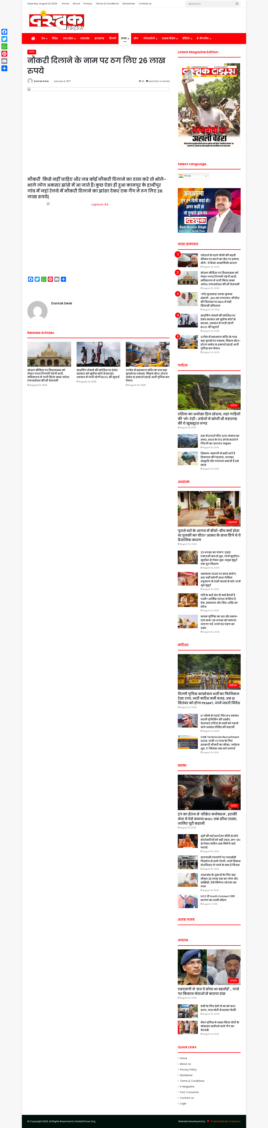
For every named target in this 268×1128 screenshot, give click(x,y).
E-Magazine (187, 1086)
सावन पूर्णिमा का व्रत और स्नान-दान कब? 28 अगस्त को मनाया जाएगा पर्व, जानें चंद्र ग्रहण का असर (219, 622)
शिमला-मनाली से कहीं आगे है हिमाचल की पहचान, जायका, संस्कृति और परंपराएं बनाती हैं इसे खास (220, 459)
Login (183, 1103)
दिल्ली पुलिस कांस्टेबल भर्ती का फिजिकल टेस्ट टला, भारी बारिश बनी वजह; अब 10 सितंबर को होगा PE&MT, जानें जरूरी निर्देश (209, 698)
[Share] (4, 68)
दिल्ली (112, 38)
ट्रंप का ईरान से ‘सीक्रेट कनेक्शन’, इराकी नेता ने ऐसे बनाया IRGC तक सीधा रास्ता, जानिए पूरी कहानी (207, 819)
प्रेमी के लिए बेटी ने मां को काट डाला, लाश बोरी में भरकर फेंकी (218, 1008)
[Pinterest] (4, 53)
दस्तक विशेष (168, 38)
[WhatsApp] (4, 46)
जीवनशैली (149, 38)
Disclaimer (129, 3)
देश (43, 38)
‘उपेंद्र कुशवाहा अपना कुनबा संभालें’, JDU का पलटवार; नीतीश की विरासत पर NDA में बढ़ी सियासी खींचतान (220, 300)
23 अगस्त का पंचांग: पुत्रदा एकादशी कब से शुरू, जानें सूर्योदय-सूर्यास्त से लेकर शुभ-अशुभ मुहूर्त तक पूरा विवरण (220, 558)
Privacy (87, 3)
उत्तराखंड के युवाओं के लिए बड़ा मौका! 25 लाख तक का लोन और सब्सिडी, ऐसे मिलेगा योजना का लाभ (219, 880)
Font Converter (189, 1092)
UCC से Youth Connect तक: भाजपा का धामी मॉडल (218, 898)
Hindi (187, 175)
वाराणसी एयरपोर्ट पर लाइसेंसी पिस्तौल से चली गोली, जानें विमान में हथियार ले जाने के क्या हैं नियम (221, 861)
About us (185, 1064)
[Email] (4, 61)
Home (65, 3)
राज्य (124, 38)
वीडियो (186, 38)
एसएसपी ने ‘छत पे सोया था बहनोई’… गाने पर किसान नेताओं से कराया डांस (208, 991)
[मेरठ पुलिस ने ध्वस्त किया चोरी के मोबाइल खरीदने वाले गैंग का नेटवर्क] (188, 1027)
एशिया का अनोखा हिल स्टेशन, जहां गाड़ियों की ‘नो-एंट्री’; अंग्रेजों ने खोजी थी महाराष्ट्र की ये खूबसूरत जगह (209, 418)
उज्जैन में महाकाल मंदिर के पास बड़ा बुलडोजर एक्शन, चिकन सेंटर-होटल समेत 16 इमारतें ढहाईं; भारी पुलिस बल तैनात (147, 375)
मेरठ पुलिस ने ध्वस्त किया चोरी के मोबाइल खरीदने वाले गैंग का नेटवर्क (220, 1026)
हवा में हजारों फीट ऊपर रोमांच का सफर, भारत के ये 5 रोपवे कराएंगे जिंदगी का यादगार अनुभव (220, 439)
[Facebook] (4, 31)
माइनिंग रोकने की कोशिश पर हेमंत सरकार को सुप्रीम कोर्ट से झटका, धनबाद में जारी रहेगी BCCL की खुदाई (98, 373)
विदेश (55, 38)
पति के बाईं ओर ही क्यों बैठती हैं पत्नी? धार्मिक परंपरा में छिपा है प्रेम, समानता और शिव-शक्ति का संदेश (219, 600)
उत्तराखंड (85, 38)
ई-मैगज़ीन (203, 38)
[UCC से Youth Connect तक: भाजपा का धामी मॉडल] (188, 901)
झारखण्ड (99, 38)
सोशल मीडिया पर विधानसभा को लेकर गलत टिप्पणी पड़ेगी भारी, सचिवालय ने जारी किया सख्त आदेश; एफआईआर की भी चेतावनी (48, 375)
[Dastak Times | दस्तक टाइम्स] (56, 20)
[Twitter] (4, 39)
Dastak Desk (41, 81)
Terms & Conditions (107, 3)
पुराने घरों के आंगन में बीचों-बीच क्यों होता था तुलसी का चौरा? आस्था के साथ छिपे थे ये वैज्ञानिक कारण (209, 535)
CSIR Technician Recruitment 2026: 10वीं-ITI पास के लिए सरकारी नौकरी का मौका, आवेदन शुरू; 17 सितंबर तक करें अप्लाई (220, 742)
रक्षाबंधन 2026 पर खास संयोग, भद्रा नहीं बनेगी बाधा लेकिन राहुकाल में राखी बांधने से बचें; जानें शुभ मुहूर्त (221, 579)
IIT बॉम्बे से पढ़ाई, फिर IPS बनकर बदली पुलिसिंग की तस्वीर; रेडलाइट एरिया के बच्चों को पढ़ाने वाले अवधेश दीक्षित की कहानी (220, 721)
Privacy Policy (188, 1069)
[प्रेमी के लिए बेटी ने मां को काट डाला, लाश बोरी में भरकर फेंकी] (188, 1011)
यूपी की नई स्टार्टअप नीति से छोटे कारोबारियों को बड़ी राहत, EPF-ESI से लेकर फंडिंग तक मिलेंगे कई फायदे (220, 841)
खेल (136, 38)
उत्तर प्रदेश (68, 38)
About (76, 3)
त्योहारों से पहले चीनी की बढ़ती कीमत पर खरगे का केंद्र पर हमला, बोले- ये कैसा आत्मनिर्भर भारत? (220, 259)
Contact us (145, 3)
